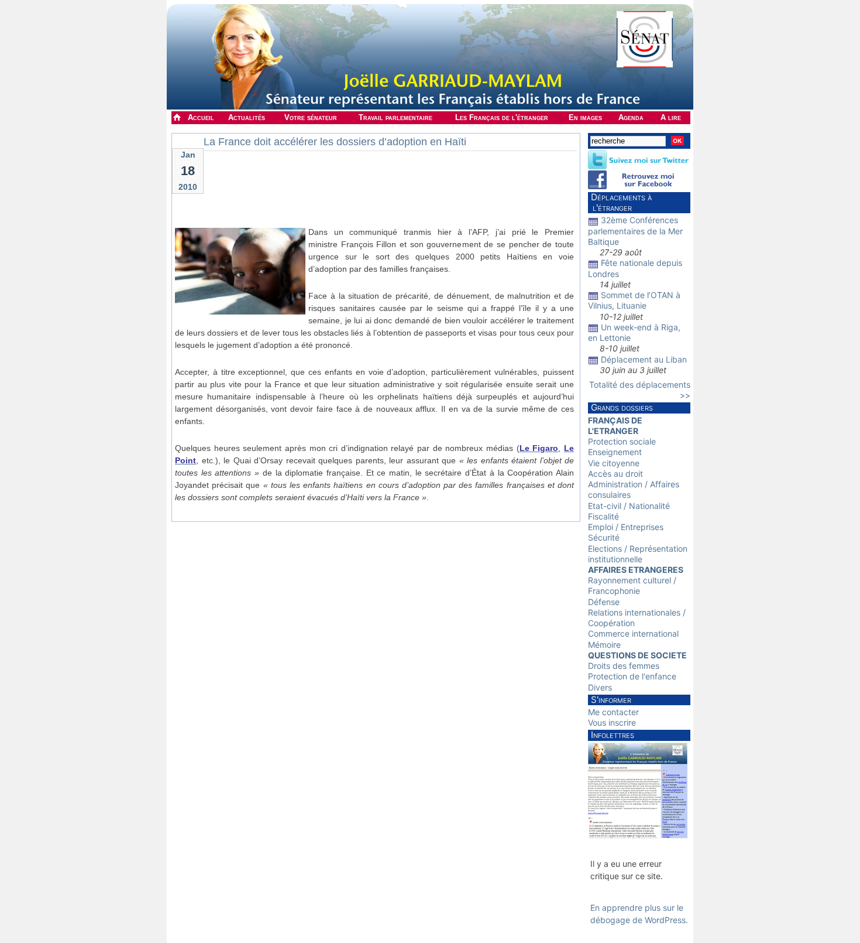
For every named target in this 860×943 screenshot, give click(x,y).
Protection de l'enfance (632, 676)
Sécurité (604, 537)
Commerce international (633, 633)
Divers (600, 687)
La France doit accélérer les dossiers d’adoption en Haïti (335, 142)
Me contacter (613, 712)
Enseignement (615, 452)
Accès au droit (615, 474)
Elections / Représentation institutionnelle (637, 554)
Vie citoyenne (613, 463)
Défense (604, 602)
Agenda (631, 117)
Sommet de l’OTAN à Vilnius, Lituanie (634, 300)
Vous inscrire (612, 722)
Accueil (201, 117)
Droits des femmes (623, 666)
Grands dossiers (622, 407)
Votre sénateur (310, 117)
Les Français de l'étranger (501, 117)
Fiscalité (603, 516)
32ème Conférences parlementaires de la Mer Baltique (635, 230)
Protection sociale (622, 441)
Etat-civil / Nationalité (629, 506)
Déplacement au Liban (644, 359)
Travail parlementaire (395, 117)
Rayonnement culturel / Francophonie (632, 585)
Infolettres (612, 734)
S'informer (611, 699)
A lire (671, 117)
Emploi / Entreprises (625, 527)
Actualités (246, 117)
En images (585, 117)
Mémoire (604, 645)
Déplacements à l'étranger (620, 202)
